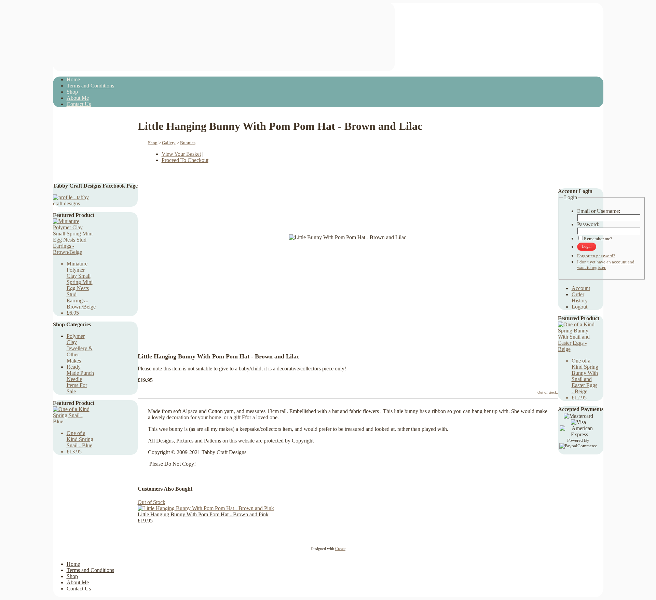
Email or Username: (598, 211)
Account (581, 288)
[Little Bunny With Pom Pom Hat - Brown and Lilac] (335, 327)
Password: (588, 224)
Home (73, 79)
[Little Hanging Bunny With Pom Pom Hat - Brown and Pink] (206, 508)
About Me (78, 98)
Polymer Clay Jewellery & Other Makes (80, 348)
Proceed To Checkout (185, 160)
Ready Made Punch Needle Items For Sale (80, 379)
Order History (580, 297)
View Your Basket (181, 154)
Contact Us (79, 104)
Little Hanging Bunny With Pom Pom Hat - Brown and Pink (203, 514)
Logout (579, 307)
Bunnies (187, 142)
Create (340, 548)
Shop (72, 92)
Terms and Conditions (90, 85)
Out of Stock (151, 502)
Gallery (169, 142)
